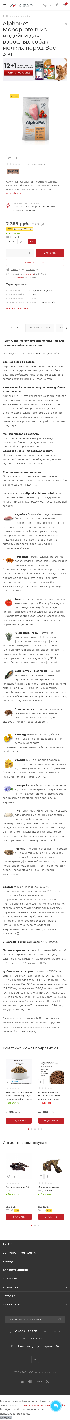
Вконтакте (35, 1359)
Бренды (8, 1261)
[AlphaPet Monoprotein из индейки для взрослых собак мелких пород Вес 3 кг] (35, 119)
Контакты (10, 1278)
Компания (11, 1287)
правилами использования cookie (43, 1405)
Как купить (11, 1304)
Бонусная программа (19, 1252)
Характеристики (40, 328)
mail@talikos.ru (37, 1338)
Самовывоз (17, 277)
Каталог (9, 1296)
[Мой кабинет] (57, 5)
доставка (29, 274)
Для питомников (16, 1270)
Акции (7, 1244)
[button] (33, 77)
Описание (13, 328)
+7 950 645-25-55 (25, 1331)
